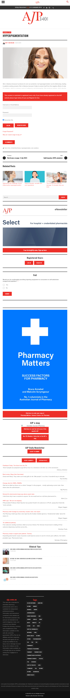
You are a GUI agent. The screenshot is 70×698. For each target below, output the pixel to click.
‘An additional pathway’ (9, 522)
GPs (34, 626)
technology (29, 668)
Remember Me (8, 120)
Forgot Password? (8, 131)
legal (35, 632)
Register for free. (34, 98)
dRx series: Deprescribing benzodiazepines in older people (26, 549)
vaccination (36, 671)
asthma (29, 606)
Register (39, 263)
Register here (21, 125)
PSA (28, 662)
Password (5, 112)
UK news (41, 668)
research (33, 662)
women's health (30, 675)
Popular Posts (43, 460)
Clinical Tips (7, 32)
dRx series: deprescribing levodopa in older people (24, 577)
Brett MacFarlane (9, 43)
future (28, 626)
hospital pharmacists (32, 629)
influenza (29, 632)
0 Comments (8, 142)
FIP (39, 622)
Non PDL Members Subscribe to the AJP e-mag (35, 437)
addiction (40, 603)
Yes (7, 285)
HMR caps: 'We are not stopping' (12, 500)
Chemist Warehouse (31, 616)
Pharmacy (29, 652)
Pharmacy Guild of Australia (34, 655)
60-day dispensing (31, 603)
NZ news (38, 635)
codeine (29, 619)
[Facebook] (44, 7)
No (7, 288)
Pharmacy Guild (38, 652)
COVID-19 (35, 619)
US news (29, 671)
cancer (35, 609)
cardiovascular (31, 612)
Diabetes (34, 622)
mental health (30, 635)
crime (40, 619)
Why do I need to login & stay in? (12, 134)
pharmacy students (31, 658)
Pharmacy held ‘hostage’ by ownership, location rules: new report (21, 511)
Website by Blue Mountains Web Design (34, 695)
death (28, 622)
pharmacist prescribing (33, 648)
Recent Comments (28, 460)
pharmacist (30, 645)
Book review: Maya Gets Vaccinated (13, 474)
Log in (29, 263)
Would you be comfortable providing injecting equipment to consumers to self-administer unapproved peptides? (31, 280)
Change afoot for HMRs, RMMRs (12, 483)
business (29, 609)
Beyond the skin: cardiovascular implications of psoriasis (26, 558)
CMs (39, 616)
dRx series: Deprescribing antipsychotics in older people (25, 568)
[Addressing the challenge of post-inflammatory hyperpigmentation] (13, 176)
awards (35, 606)
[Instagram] (49, 7)
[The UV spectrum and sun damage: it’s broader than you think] (56, 176)
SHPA (39, 665)
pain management (37, 639)
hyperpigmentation (26, 148)
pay (28, 642)
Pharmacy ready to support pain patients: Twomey (17, 533)
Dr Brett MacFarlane (16, 148)
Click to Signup (34, 451)
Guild (38, 626)
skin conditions (35, 148)
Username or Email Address (11, 104)
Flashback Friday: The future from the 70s (15, 465)
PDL (36, 642)
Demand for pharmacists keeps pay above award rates (18, 494)
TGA (36, 668)
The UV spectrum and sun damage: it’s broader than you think (55, 185)
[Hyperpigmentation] (35, 62)
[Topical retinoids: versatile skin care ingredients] (35, 176)
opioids (29, 639)
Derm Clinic (7, 148)
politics (41, 658)
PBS (32, 642)
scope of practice (31, 665)
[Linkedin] (46, 7)
